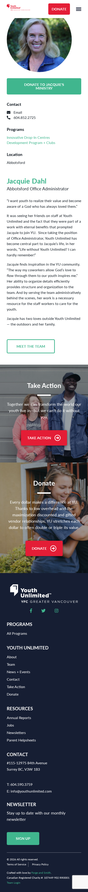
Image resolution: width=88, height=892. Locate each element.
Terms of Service (16, 864)
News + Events (18, 671)
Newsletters (16, 732)
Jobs (10, 725)
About (12, 656)
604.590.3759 (21, 784)
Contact (13, 679)
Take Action (39, 437)
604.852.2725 (24, 117)
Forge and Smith (41, 873)
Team (11, 664)
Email (17, 112)
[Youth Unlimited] (18, 9)
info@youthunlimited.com (31, 791)
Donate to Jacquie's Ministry (44, 86)
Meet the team (30, 346)
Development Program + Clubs (31, 142)
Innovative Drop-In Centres (28, 137)
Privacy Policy (40, 864)
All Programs (17, 633)
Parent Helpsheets (21, 740)
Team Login (13, 882)
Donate (59, 9)
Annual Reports (19, 717)
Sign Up (23, 838)
